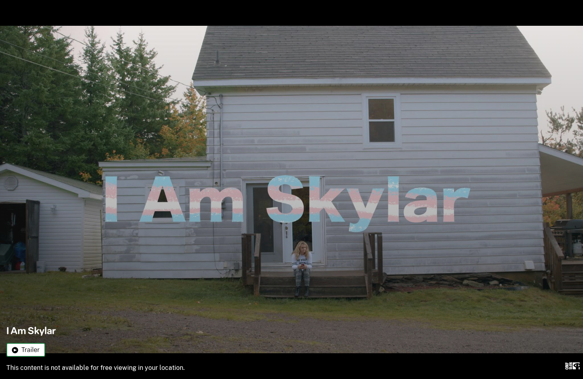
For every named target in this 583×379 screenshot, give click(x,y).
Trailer (30, 350)
